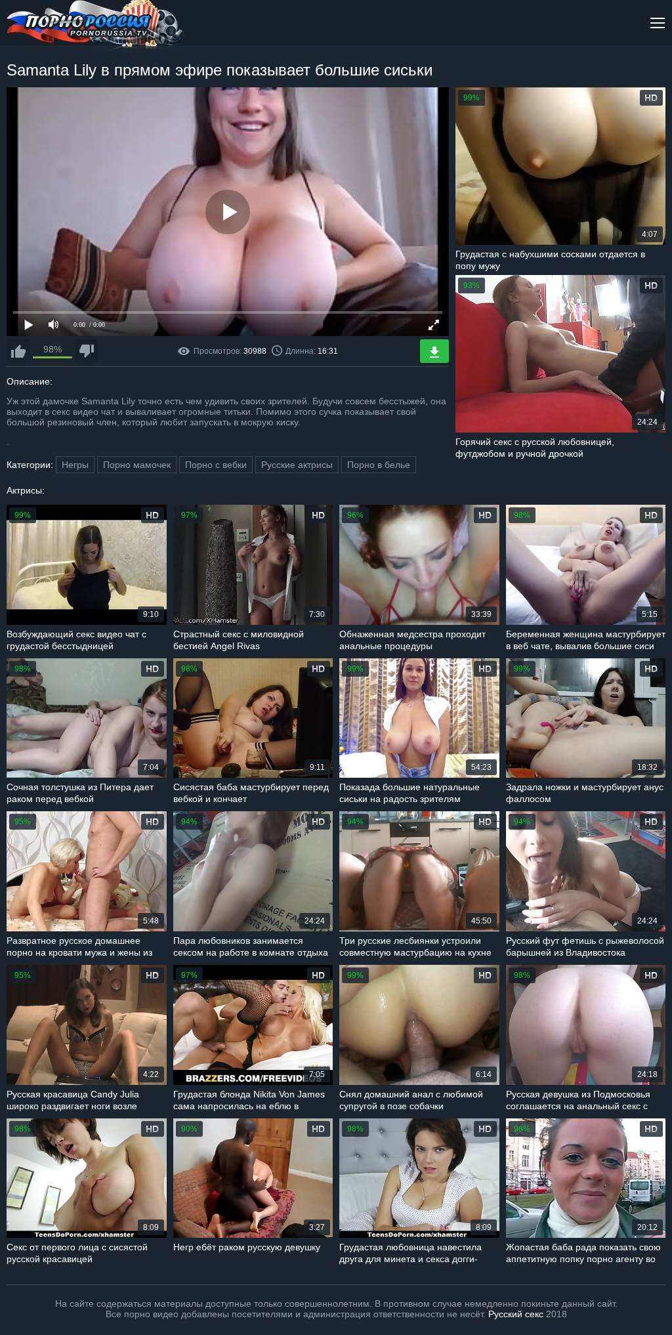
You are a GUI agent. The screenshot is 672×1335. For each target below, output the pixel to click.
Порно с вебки (216, 464)
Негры (75, 464)
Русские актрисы (297, 464)
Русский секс (515, 1314)
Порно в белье (378, 464)
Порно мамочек (137, 464)
